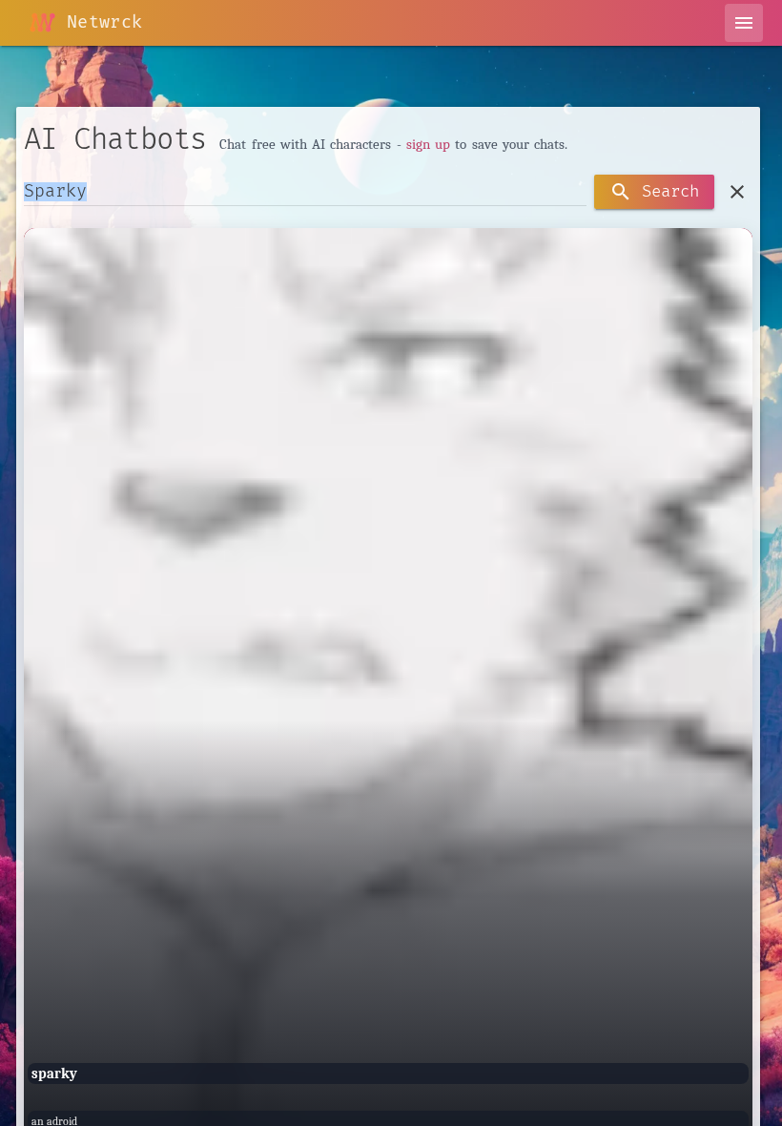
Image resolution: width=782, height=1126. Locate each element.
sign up (428, 144)
